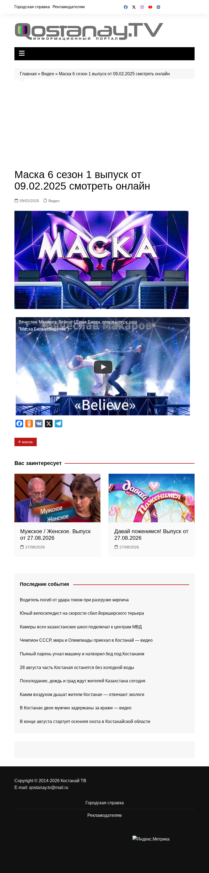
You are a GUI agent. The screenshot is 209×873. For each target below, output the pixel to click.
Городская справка (32, 6)
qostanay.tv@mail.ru (48, 787)
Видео (47, 73)
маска (27, 442)
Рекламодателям (69, 6)
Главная (28, 73)
